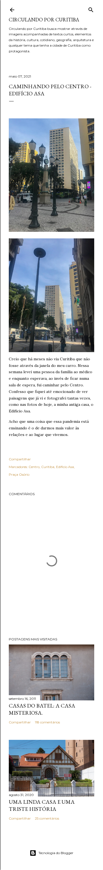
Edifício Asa (65, 467)
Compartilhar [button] (20, 459)
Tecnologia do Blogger (55, 853)
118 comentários (47, 722)
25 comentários (47, 818)
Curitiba (47, 467)
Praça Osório (19, 474)
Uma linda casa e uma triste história (42, 805)
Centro (34, 467)
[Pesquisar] (91, 8)
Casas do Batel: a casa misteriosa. (42, 709)
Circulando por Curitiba (44, 19)
